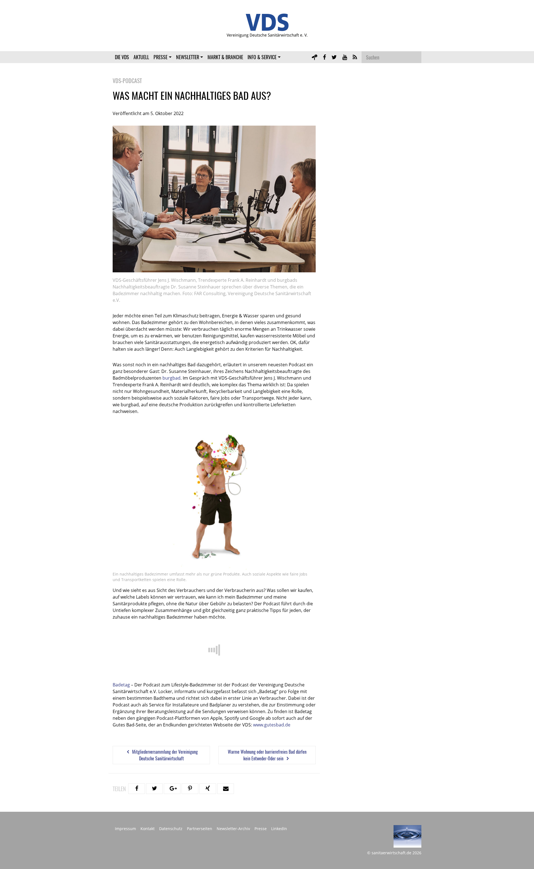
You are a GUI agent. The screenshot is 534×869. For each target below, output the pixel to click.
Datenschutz (170, 829)
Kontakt (147, 829)
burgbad (171, 378)
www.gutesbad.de (271, 725)
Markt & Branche (225, 57)
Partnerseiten (199, 829)
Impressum (125, 829)
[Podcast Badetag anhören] (315, 57)
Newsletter (187, 57)
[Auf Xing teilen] (207, 788)
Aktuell (141, 57)
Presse (160, 57)
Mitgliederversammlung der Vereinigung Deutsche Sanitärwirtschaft (164, 755)
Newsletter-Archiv (233, 829)
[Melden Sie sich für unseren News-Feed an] (354, 57)
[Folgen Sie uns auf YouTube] (344, 57)
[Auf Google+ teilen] (172, 788)
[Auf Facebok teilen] (136, 788)
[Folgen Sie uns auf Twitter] (334, 57)
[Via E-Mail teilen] (225, 788)
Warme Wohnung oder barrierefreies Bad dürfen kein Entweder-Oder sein (267, 755)
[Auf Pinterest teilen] (190, 788)
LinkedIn (279, 829)
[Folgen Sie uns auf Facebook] (324, 57)
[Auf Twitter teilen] (154, 788)
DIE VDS (122, 57)
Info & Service (262, 57)
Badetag (121, 685)
